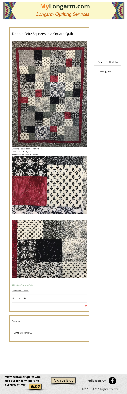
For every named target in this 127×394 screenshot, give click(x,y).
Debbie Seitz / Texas (20, 290)
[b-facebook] (112, 380)
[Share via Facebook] (13, 298)
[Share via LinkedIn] (25, 298)
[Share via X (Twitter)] (19, 298)
